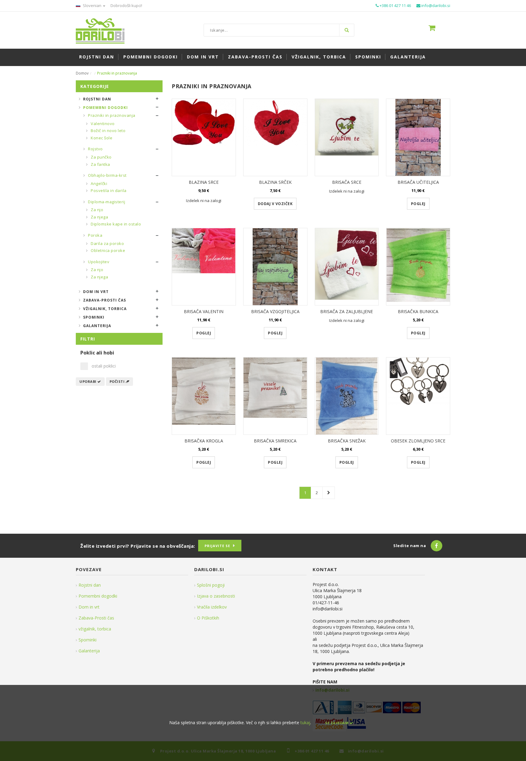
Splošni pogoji (211, 585)
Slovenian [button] (92, 5)
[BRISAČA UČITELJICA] (418, 137)
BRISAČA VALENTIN (203, 311)
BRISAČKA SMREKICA (275, 441)
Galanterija (97, 325)
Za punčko (101, 157)
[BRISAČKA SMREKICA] (275, 396)
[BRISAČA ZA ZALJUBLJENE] (347, 266)
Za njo (96, 209)
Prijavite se (217, 545)
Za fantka (100, 164)
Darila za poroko (107, 243)
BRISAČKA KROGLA (203, 441)
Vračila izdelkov (212, 607)
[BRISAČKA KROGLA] (204, 396)
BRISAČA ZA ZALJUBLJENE (346, 311)
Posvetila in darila (108, 190)
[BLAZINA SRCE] (204, 137)
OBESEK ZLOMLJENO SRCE (418, 441)
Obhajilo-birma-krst (107, 175)
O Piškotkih (208, 618)
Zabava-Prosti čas (104, 300)
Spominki (93, 317)
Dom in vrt (96, 291)
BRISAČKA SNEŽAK (347, 441)
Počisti (118, 381)
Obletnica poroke (107, 250)
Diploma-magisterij (106, 201)
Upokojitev (98, 261)
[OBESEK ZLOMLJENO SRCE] (418, 396)
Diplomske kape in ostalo (115, 224)
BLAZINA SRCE (204, 182)
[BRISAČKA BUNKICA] (418, 266)
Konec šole (101, 138)
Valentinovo (102, 123)
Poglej (418, 203)
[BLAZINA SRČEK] (275, 137)
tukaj (305, 722)
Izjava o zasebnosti (216, 596)
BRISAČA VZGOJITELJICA (275, 311)
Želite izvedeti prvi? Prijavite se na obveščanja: (137, 546)
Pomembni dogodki (105, 107)
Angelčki (98, 183)
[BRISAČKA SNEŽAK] (347, 396)
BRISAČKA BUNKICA (418, 311)
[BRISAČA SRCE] (347, 137)
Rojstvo (95, 149)
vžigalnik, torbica (95, 629)
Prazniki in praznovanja (111, 115)
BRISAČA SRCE (346, 182)
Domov (82, 73)
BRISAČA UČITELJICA (418, 182)
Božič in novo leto (108, 130)
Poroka (95, 235)
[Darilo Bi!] (100, 30)
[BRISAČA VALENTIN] (204, 266)
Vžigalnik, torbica (105, 308)
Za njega (99, 217)
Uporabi (88, 381)
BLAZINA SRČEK (275, 182)
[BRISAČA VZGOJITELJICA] (275, 266)
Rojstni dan (97, 99)
